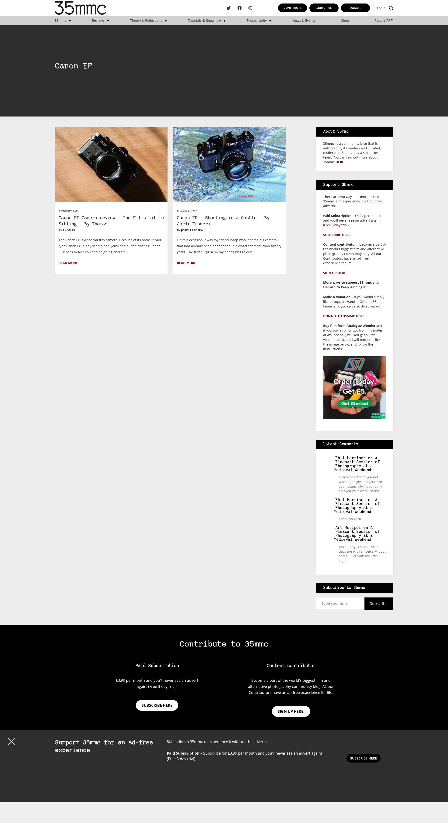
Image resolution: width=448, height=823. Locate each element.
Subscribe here (157, 705)
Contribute (292, 8)
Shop (345, 20)
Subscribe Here (363, 758)
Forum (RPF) (384, 20)
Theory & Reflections (146, 20)
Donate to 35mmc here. (344, 316)
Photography (257, 20)
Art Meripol (348, 528)
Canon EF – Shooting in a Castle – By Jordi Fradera (223, 221)
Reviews (98, 20)
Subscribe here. (337, 235)
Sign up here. (335, 273)
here (340, 162)
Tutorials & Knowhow (204, 20)
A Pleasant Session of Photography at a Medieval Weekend (357, 464)
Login (381, 8)
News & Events (303, 20)
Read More (68, 263)
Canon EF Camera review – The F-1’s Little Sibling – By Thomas (111, 221)
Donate (355, 8)
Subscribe (324, 8)
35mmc (60, 20)
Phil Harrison (350, 458)
